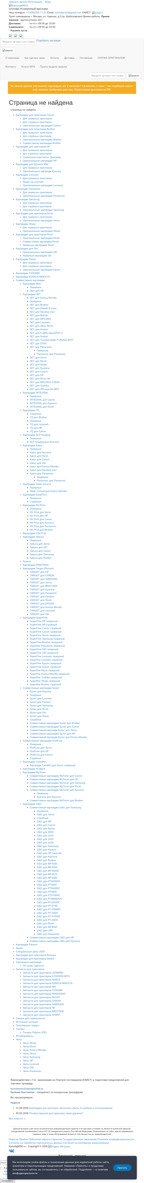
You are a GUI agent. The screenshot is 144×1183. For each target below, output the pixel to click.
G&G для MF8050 (47, 927)
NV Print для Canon (41, 519)
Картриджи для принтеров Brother (35, 129)
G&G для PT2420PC (48, 902)
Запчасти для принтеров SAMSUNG (43, 1004)
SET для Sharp (38, 364)
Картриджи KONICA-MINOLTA (33, 276)
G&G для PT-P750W (48, 916)
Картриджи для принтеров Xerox (34, 213)
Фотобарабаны (24, 1035)
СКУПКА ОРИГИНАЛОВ (111, 57)
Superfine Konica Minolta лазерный (50, 673)
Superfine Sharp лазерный (45, 680)
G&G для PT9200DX (48, 881)
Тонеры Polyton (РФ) (35, 1032)
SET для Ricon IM (40, 378)
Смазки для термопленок (30, 1018)
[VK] (11, 35)
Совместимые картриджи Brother (42, 143)
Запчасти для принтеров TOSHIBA (43, 990)
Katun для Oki (38, 463)
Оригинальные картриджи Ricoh (41, 238)
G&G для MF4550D (48, 870)
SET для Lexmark (40, 322)
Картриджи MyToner (34, 772)
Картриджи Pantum (27, 944)
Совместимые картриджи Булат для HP (52, 733)
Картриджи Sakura (33, 536)
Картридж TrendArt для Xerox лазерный (52, 765)
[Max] (21, 35)
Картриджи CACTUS (34, 533)
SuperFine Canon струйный (45, 628)
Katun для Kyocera (40, 452)
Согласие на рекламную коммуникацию (86, 1142)
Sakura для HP (38, 547)
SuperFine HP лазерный (43, 621)
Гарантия (56, 1139)
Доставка (69, 57)
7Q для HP (36, 427)
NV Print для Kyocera (42, 522)
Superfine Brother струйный (45, 684)
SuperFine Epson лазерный (45, 663)
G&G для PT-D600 (47, 919)
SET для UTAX (38, 343)
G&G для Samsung (47, 846)
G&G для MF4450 (47, 867)
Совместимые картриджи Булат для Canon (54, 726)
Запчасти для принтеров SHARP (41, 1014)
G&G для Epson (46, 828)
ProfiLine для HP (39, 751)
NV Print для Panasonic (43, 526)
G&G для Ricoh (45, 923)
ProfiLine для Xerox (41, 747)
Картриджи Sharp (26, 224)
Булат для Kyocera (40, 691)
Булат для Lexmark (41, 698)
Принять (122, 1167)
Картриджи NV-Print (34, 505)
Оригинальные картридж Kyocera (42, 171)
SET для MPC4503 (40, 318)
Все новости (16, 1118)
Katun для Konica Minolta (44, 466)
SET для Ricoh (38, 361)
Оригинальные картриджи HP (40, 160)
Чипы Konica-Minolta (34, 1050)
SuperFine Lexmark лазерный (47, 656)
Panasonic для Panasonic (51, 354)
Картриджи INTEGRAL (35, 392)
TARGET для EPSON (42, 603)
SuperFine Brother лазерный (46, 642)
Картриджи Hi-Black (34, 768)
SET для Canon (39, 371)
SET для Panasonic (41, 347)
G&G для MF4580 (47, 877)
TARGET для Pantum (42, 596)
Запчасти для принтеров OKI (39, 986)
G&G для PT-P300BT (49, 909)
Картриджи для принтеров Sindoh (35, 958)
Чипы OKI (28, 1067)
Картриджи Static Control (37, 484)
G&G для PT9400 (47, 884)
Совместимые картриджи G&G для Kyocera (55, 941)
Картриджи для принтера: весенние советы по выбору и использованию (71, 1108)
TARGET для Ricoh (41, 600)
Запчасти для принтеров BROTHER (43, 1011)
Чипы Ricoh (29, 1046)
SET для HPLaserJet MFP (44, 389)
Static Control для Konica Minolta (48, 491)
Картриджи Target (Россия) (38, 568)
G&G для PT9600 (47, 891)
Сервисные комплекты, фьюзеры (42, 157)
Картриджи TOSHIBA (28, 273)
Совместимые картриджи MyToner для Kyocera (57, 789)
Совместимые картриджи (30, 280)
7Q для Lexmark (39, 424)
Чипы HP (28, 1060)
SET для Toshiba (39, 385)
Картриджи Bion (32, 283)
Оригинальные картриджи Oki (40, 252)
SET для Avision (39, 329)
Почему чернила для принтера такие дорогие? (56, 1113)
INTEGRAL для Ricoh (42, 406)
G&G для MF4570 (47, 874)
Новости (13, 1139)
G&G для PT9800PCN (49, 898)
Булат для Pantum (40, 702)
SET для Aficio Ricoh (41, 325)
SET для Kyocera (39, 368)
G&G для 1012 (45, 835)
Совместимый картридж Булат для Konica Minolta (58, 737)
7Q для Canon (38, 431)
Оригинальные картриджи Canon (42, 125)
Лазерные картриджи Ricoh (38, 245)
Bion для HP (37, 290)
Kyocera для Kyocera (49, 796)
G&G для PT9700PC (48, 895)
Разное (27, 561)
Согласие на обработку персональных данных (35, 1142)
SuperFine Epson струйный (45, 666)
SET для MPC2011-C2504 (44, 382)
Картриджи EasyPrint (35, 494)
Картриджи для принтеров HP (33, 146)
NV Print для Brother (41, 529)
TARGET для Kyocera (42, 589)
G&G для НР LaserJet (49, 853)
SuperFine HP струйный (43, 624)
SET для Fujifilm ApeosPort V (46, 332)
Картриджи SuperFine (35, 617)
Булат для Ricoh (39, 709)
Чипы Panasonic (32, 1071)
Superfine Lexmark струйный (46, 659)
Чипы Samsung (31, 1057)
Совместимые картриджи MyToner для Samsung (57, 782)
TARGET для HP (39, 571)
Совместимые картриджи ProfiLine (42, 740)
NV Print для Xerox (40, 512)
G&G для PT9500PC (48, 888)
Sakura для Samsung (42, 554)
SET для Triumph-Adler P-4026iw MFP (51, 340)
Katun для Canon (39, 459)
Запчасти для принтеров (30, 969)
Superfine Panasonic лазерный (47, 645)
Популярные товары (27, 1025)
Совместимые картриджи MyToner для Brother (56, 800)
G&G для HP (44, 821)
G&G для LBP (45, 930)
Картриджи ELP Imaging (36, 434)
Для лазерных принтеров (37, 118)
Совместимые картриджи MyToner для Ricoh (55, 786)
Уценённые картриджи (29, 962)
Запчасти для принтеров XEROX (41, 979)
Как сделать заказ (35, 57)
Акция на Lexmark (33, 181)
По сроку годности (33, 965)
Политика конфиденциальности (115, 1139)
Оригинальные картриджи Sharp (41, 231)
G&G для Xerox (45, 814)
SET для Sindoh (39, 336)
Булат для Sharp (39, 716)
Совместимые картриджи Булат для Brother (55, 723)
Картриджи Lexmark (27, 174)
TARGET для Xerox (41, 582)
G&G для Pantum (47, 849)
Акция (19, 948)
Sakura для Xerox (40, 543)
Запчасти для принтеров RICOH (41, 997)
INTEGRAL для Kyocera (43, 403)
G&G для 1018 (45, 842)
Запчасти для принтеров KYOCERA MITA (46, 976)
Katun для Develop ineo (43, 470)
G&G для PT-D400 (47, 912)
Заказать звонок (18, 1)
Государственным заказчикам (80, 1139)
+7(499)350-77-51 (36, 12)
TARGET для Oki (39, 614)
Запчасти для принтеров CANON (42, 1000)
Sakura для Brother (41, 557)
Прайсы (23, 1139)
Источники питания (27, 1021)
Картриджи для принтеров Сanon (35, 115)
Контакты (10, 66)
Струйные (35, 413)
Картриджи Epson (26, 259)
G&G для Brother (46, 860)
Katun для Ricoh (39, 455)
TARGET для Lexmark (42, 610)
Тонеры (20, 1028)
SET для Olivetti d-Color (43, 308)
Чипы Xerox (29, 1053)
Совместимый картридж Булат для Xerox (53, 730)
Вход (48, 1)
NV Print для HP (39, 515)
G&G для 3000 (45, 832)
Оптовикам (86, 57)
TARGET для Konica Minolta (46, 607)
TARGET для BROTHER (43, 586)
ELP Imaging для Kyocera (44, 441)
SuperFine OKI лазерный (44, 649)
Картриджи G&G (32, 803)
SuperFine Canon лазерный (45, 631)
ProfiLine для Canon (41, 754)
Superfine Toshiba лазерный (46, 677)
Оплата (54, 57)
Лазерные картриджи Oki (37, 255)
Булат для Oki (38, 712)
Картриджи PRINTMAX (36, 564)
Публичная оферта (40, 1139)
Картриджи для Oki (27, 248)
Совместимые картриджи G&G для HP (52, 937)
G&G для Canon (46, 825)
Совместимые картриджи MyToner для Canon (56, 775)
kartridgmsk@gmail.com (68, 12)
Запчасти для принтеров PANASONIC (44, 993)
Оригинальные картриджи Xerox (41, 220)
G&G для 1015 (45, 839)
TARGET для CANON (42, 575)
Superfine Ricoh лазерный (45, 670)
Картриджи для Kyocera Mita (32, 164)
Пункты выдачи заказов (53, 66)
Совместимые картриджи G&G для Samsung (55, 807)
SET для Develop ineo (42, 311)
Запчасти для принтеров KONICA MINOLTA (47, 983)
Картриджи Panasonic (28, 188)
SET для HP (37, 375)
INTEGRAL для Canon (42, 399)
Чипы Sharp (29, 1043)
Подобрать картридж (48, 40)
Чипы (19, 1039)
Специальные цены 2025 (30, 951)
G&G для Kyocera (47, 856)
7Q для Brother (38, 417)
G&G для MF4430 (47, 863)
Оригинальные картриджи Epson (41, 269)
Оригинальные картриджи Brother (42, 139)
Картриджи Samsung (28, 199)
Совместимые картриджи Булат (41, 687)
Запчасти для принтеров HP (39, 1007)
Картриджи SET (32, 294)
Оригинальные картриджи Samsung (43, 209)
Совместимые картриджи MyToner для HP (54, 779)
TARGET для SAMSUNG (44, 579)
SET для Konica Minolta (43, 297)
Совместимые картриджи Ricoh (41, 241)
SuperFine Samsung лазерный (47, 638)
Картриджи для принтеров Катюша (36, 955)
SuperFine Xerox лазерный (45, 635)
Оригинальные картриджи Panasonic (44, 195)
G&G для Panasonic (48, 934)
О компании (12, 57)
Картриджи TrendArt (34, 761)
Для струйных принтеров (37, 122)
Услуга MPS (28, 66)
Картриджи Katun (32, 445)
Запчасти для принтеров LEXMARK (43, 972)
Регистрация (35, 1)
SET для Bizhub (39, 315)
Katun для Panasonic (42, 473)
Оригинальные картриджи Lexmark (43, 185)
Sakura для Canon (40, 550)
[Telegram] (16, 35)
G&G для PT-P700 (47, 905)
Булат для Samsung (41, 705)
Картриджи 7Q (31, 410)
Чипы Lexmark (31, 1064)
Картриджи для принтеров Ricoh (34, 234)
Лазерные (35, 287)
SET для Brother (39, 304)
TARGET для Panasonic (43, 593)
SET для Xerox (38, 357)
